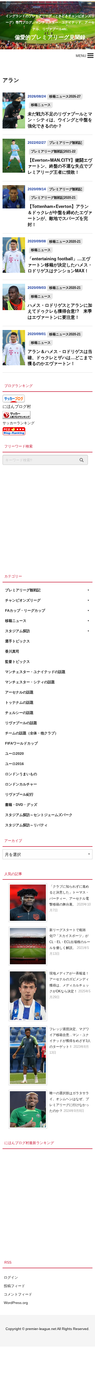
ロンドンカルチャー (21, 784)
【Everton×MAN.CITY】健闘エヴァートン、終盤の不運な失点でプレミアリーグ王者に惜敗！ (60, 166)
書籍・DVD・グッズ (21, 805)
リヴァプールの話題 (21, 723)
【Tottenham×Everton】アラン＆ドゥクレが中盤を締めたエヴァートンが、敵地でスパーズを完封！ (60, 215)
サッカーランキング (18, 423)
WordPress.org (16, 1303)
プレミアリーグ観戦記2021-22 (53, 151)
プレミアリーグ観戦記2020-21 (53, 197)
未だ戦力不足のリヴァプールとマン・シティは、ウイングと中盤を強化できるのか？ (60, 120)
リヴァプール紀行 (19, 794)
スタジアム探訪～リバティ (26, 825)
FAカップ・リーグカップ (25, 610)
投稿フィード (14, 1286)
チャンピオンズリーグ (23, 600)
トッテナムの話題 (19, 702)
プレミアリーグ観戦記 (65, 143)
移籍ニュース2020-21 (65, 241)
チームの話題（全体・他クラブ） (31, 733)
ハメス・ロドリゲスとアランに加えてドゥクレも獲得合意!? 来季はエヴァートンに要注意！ (60, 311)
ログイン (11, 1277)
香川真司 (12, 651)
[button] (81, 56)
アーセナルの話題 (19, 692)
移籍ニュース (41, 105)
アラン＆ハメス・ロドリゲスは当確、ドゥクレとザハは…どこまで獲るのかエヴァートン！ (60, 357)
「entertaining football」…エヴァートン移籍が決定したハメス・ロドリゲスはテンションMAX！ (60, 264)
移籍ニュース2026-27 (65, 96)
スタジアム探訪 (17, 631)
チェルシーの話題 (19, 713)
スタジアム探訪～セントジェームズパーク (38, 815)
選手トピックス (17, 641)
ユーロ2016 (14, 764)
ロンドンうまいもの (21, 774)
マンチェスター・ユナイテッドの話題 (35, 672)
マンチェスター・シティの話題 (30, 682)
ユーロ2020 (14, 753)
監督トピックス (17, 662)
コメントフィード (18, 1294)
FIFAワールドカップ (21, 743)
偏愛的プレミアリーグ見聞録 (50, 37)
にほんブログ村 (17, 406)
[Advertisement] (47, 518)
